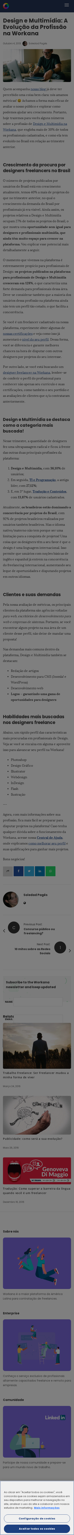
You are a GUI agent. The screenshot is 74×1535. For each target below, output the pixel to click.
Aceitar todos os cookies (37, 1529)
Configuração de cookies (37, 1518)
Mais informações (47, 1508)
